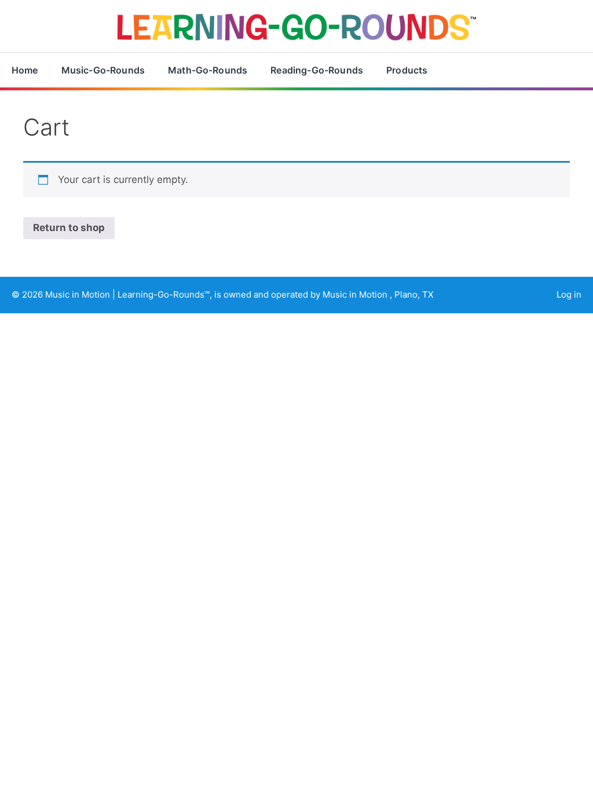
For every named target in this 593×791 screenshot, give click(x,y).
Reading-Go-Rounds (316, 70)
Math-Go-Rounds (207, 70)
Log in (569, 294)
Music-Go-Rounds (103, 70)
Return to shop (69, 227)
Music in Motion (78, 294)
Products (406, 70)
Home (25, 70)
